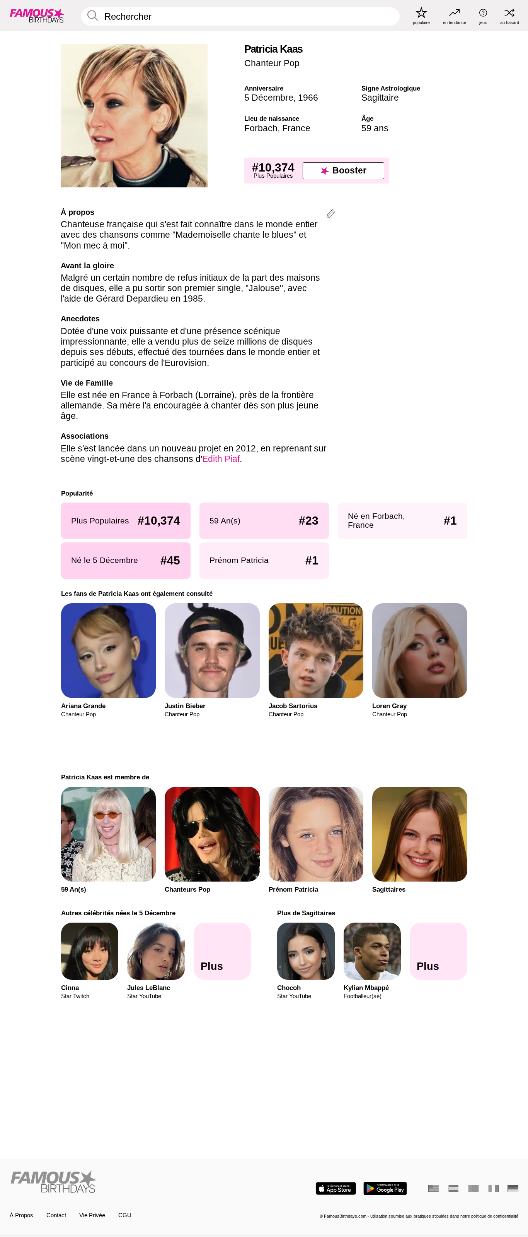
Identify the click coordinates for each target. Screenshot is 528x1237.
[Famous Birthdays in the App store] (336, 1188)
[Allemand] (513, 1188)
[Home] (135, 1182)
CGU (124, 1215)
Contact (56, 1215)
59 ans (374, 128)
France (296, 128)
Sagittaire (380, 98)
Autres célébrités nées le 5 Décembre (118, 913)
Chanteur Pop (272, 63)
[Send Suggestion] (330, 214)
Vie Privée (92, 1215)
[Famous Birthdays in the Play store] (385, 1188)
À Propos (21, 1215)
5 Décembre (268, 98)
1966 (308, 98)
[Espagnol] (453, 1188)
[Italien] (493, 1188)
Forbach (261, 128)
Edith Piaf (221, 459)
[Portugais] (473, 1188)
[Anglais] (433, 1188)
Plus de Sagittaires (306, 913)
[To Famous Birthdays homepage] (37, 15)
